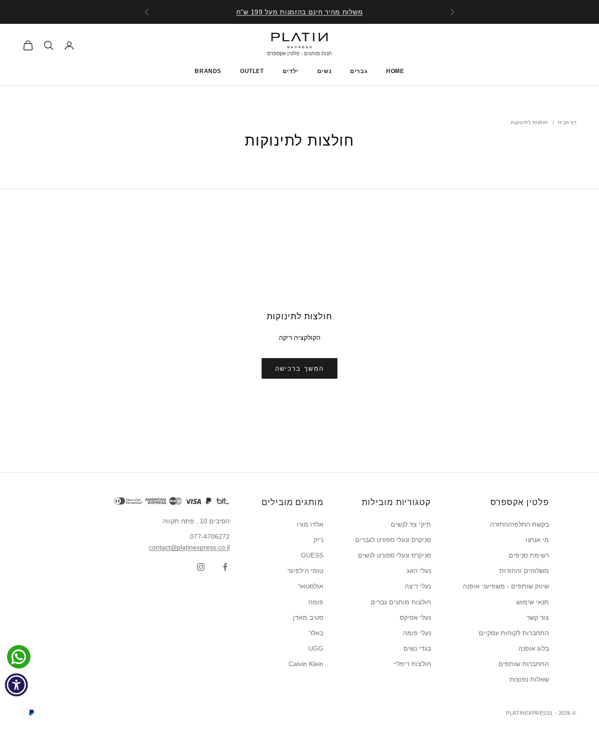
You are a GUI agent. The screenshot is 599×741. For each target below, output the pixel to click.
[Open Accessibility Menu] (16, 685)
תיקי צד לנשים (411, 524)
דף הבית (567, 122)
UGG (315, 648)
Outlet (252, 71)
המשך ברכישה (299, 368)
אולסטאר (310, 586)
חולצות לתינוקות (529, 122)
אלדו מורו (310, 524)
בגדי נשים (417, 648)
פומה (315, 602)
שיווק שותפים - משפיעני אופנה (506, 586)
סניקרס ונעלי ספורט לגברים (393, 539)
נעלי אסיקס (415, 617)
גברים (358, 71)
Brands (208, 71)
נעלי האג (419, 570)
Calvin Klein (306, 664)
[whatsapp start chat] (16, 657)
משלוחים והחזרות (524, 570)
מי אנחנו (537, 539)
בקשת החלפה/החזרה (519, 524)
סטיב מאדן (308, 617)
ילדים (291, 71)
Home (395, 71)
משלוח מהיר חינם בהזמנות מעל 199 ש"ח (299, 11)
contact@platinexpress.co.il (189, 547)
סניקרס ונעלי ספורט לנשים (394, 555)
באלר (316, 633)
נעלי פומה (417, 633)
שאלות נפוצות (529, 679)
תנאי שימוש (532, 602)
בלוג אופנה (534, 648)
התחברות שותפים (523, 664)
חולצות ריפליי (412, 664)
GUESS (312, 555)
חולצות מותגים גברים (401, 602)
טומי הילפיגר (305, 570)
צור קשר (537, 617)
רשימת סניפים (529, 555)
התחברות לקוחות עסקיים (514, 633)
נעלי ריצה (418, 586)
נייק (318, 539)
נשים (324, 71)
